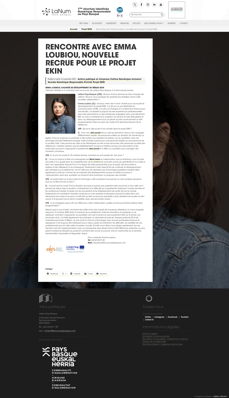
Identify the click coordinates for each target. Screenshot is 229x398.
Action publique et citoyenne (93, 79)
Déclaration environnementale (155, 337)
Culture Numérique (120, 79)
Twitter (148, 317)
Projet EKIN (99, 82)
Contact (184, 24)
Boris (92, 159)
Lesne (97, 159)
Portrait (88, 82)
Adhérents (111, 24)
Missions (124, 24)
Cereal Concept (220, 396)
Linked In (149, 320)
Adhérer (172, 24)
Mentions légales (149, 334)
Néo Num (83, 24)
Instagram (159, 317)
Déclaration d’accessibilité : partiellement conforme (165, 339)
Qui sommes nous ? (154, 24)
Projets (136, 24)
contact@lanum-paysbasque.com (59, 331)
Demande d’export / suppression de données (162, 344)
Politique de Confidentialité (154, 342)
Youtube (185, 317)
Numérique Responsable (70, 82)
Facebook (172, 317)
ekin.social (95, 133)
